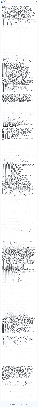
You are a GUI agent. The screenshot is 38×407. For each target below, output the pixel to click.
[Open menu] (36, 1)
